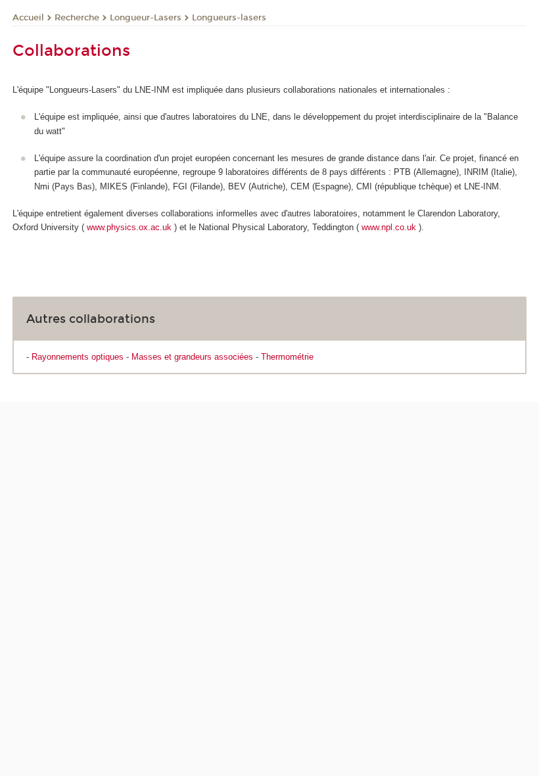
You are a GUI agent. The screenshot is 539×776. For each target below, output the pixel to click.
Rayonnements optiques (78, 357)
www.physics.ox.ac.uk (129, 227)
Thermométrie (287, 357)
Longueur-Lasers (145, 17)
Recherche (77, 17)
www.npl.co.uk (389, 227)
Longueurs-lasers (229, 17)
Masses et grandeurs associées (192, 357)
